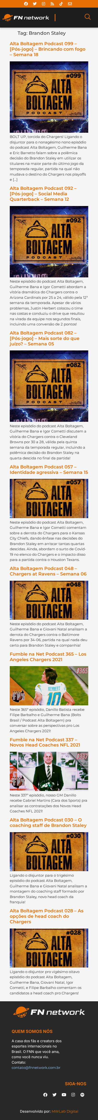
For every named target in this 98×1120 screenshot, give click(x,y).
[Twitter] (35, 4)
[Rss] (52, 4)
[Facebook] (26, 4)
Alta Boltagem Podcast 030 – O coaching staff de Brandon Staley (48, 822)
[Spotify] (82, 1095)
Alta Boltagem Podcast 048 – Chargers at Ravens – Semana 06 (48, 571)
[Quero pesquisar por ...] (87, 18)
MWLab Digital (65, 1111)
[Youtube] (64, 1095)
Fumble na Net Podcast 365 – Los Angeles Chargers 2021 (48, 656)
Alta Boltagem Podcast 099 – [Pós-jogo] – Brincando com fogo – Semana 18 (47, 49)
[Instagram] (43, 4)
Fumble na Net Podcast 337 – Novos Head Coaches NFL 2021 (45, 742)
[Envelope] (70, 4)
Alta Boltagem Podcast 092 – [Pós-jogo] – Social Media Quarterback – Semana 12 (43, 194)
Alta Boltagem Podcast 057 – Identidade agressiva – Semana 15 (49, 469)
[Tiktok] (61, 4)
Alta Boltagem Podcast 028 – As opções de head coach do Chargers (46, 916)
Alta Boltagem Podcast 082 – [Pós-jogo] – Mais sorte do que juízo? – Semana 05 (44, 338)
